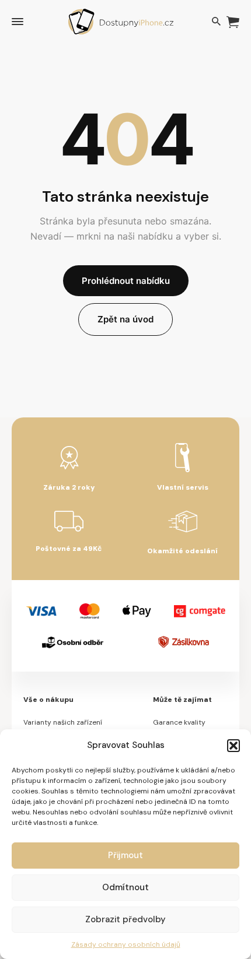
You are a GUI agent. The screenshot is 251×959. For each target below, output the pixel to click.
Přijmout (125, 855)
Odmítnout (125, 887)
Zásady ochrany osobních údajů (125, 944)
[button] (233, 745)
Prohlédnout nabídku (126, 280)
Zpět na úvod (125, 319)
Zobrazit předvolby (125, 919)
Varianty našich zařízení (62, 722)
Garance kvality (179, 722)
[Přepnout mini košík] (232, 22)
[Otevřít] (17, 21)
